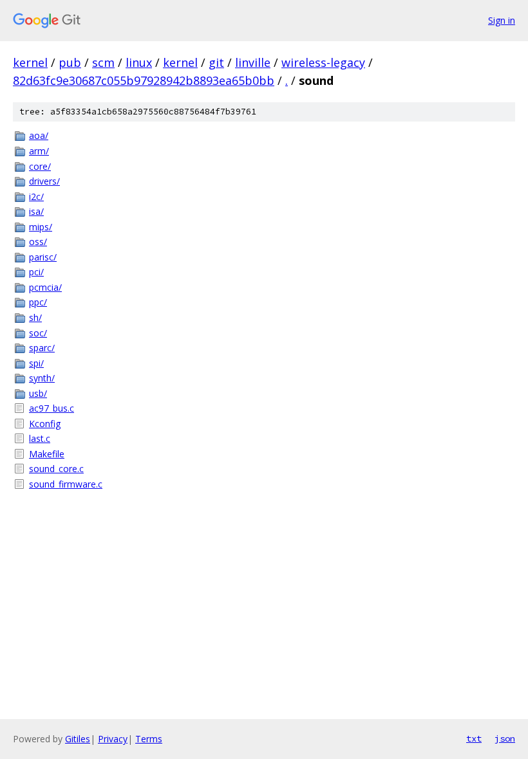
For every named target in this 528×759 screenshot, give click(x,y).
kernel (30, 62)
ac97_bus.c (51, 408)
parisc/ (43, 257)
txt (474, 738)
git (216, 62)
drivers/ (44, 181)
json (505, 738)
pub (70, 62)
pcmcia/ (45, 287)
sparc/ (42, 348)
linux (139, 62)
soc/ (38, 333)
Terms (148, 739)
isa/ (36, 211)
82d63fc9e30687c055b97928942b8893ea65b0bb (143, 80)
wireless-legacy (323, 62)
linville (252, 62)
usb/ (38, 393)
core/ (40, 166)
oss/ (38, 241)
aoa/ (38, 135)
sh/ (35, 317)
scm (103, 62)
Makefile (46, 454)
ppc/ (38, 302)
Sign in (501, 20)
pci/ (36, 272)
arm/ (39, 151)
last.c (39, 438)
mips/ (40, 227)
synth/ (42, 378)
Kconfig (45, 423)
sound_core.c (56, 468)
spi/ (36, 363)
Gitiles (77, 739)
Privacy (112, 739)
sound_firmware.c (65, 484)
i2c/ (36, 196)
